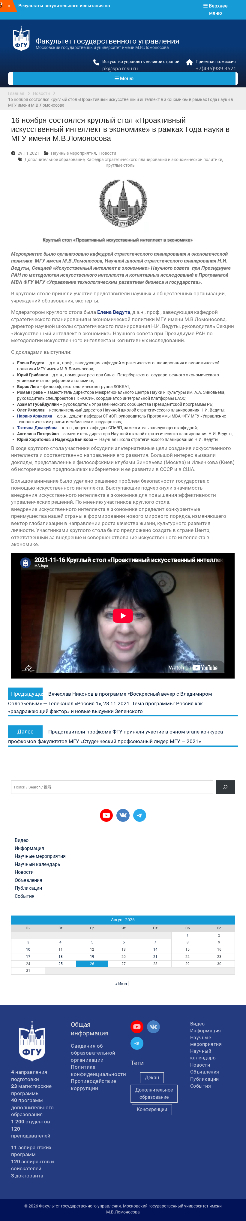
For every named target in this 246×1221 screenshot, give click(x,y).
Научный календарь (37, 864)
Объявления (28, 880)
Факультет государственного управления (107, 41)
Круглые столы (121, 165)
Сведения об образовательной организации (93, 1053)
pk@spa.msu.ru (120, 68)
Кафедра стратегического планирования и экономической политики (154, 159)
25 (60, 964)
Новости (107, 153)
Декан (152, 1077)
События (24, 896)
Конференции (152, 1109)
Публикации (28, 888)
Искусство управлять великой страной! (141, 61)
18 (60, 957)
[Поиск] (225, 787)
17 (28, 957)
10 (28, 949)
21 (155, 957)
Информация (29, 848)
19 (92, 957)
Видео (21, 840)
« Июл (121, 983)
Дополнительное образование (55, 159)
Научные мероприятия (73, 153)
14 (155, 949)
